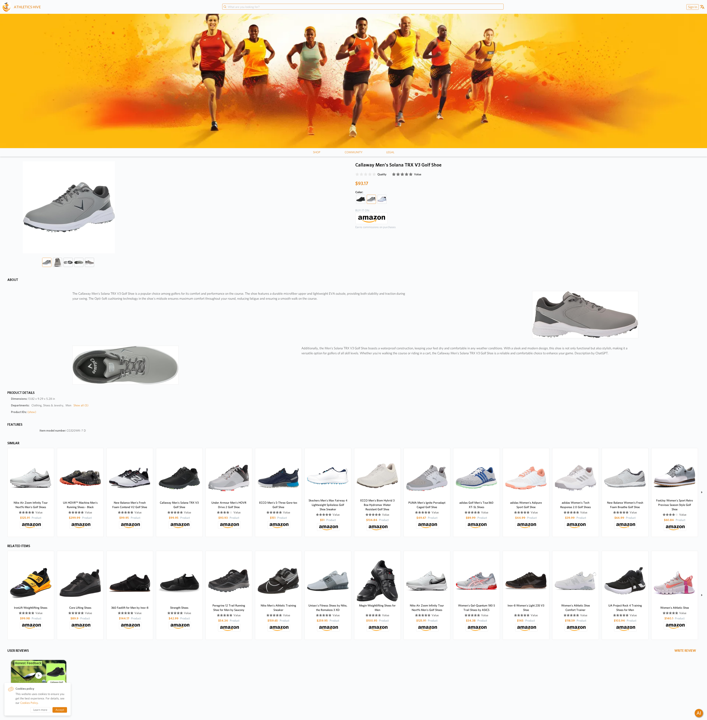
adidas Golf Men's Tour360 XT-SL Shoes (476, 505)
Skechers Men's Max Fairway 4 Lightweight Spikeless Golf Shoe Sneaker (328, 505)
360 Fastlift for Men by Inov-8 (129, 608)
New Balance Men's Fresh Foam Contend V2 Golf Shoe (129, 505)
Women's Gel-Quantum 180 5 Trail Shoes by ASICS (476, 608)
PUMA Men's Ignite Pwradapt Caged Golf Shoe (426, 505)
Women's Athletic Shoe (674, 608)
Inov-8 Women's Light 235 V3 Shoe (526, 608)
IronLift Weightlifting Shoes (30, 608)
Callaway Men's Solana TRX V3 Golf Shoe (179, 505)
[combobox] (363, 7)
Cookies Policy (29, 703)
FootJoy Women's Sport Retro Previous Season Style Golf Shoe (674, 505)
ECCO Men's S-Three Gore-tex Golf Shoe (278, 505)
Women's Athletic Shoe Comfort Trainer (575, 608)
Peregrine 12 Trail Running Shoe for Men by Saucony (228, 608)
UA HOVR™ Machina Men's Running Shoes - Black (80, 505)
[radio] (357, 174)
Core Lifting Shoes (80, 608)
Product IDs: (23, 412)
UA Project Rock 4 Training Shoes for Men (625, 608)
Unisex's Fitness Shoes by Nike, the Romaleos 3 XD (327, 608)
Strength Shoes (179, 608)
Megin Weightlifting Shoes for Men (377, 608)
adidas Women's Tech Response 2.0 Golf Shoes (575, 505)
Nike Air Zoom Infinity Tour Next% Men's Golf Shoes (31, 505)
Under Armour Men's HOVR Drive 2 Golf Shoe (228, 505)
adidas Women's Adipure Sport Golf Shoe (526, 505)
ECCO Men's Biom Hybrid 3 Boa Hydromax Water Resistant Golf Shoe (377, 505)
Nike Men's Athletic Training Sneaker (278, 608)
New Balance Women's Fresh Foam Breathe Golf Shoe (625, 505)
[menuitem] (692, 7)
